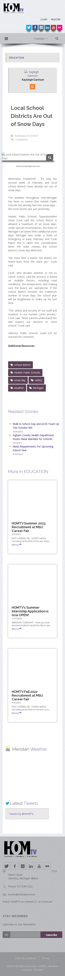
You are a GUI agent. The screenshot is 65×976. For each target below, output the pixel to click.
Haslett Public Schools (27, 372)
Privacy (46, 958)
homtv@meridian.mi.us (21, 894)
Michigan (38, 388)
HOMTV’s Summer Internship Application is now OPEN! (30, 611)
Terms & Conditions (25, 958)
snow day (19, 380)
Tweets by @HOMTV (21, 814)
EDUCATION (16, 57)
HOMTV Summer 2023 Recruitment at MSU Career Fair (29, 527)
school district (22, 364)
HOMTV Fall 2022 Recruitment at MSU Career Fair (27, 695)
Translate (39, 38)
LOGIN (43, 19)
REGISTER (55, 19)
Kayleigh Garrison (33, 79)
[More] (15, 544)
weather (19, 388)
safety (38, 380)
